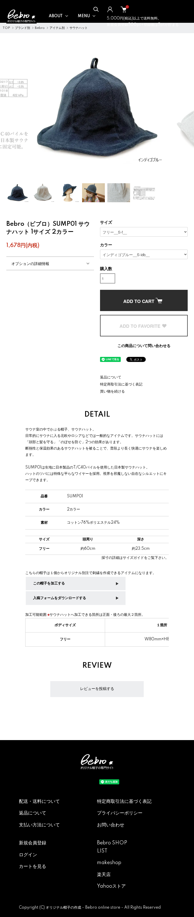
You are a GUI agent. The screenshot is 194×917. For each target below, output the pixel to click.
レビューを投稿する (97, 689)
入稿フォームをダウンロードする (59, 598)
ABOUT (56, 16)
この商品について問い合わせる (144, 346)
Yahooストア (111, 886)
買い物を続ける (112, 392)
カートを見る (32, 866)
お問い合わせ (110, 825)
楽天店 (104, 874)
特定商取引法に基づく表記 (121, 384)
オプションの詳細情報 (30, 263)
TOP (6, 28)
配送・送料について (39, 801)
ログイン (28, 855)
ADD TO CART (139, 301)
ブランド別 (22, 28)
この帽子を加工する (49, 583)
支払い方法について (39, 825)
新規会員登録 (32, 843)
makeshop (109, 862)
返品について (110, 377)
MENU (84, 16)
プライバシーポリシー (119, 813)
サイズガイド (133, 558)
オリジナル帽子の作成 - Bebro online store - (85, 908)
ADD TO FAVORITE (140, 326)
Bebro (40, 28)
